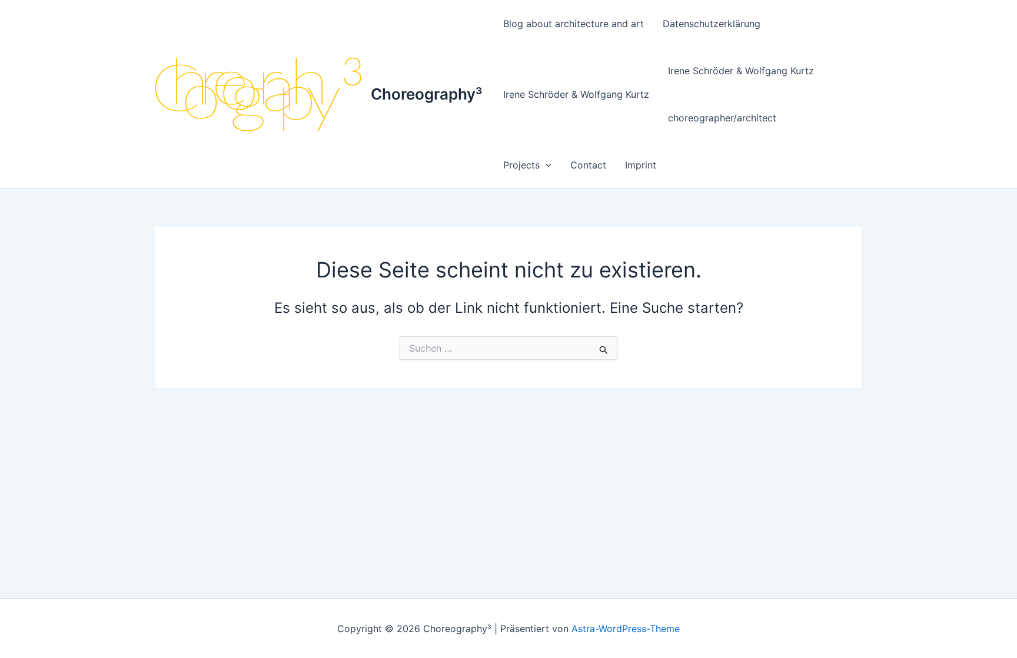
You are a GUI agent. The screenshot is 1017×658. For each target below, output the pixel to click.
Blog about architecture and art (573, 23)
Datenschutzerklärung (711, 23)
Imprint (640, 165)
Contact (588, 165)
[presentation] (545, 165)
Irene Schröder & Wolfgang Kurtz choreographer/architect (741, 94)
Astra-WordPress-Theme (625, 628)
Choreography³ (426, 94)
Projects (521, 165)
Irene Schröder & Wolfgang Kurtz (576, 94)
